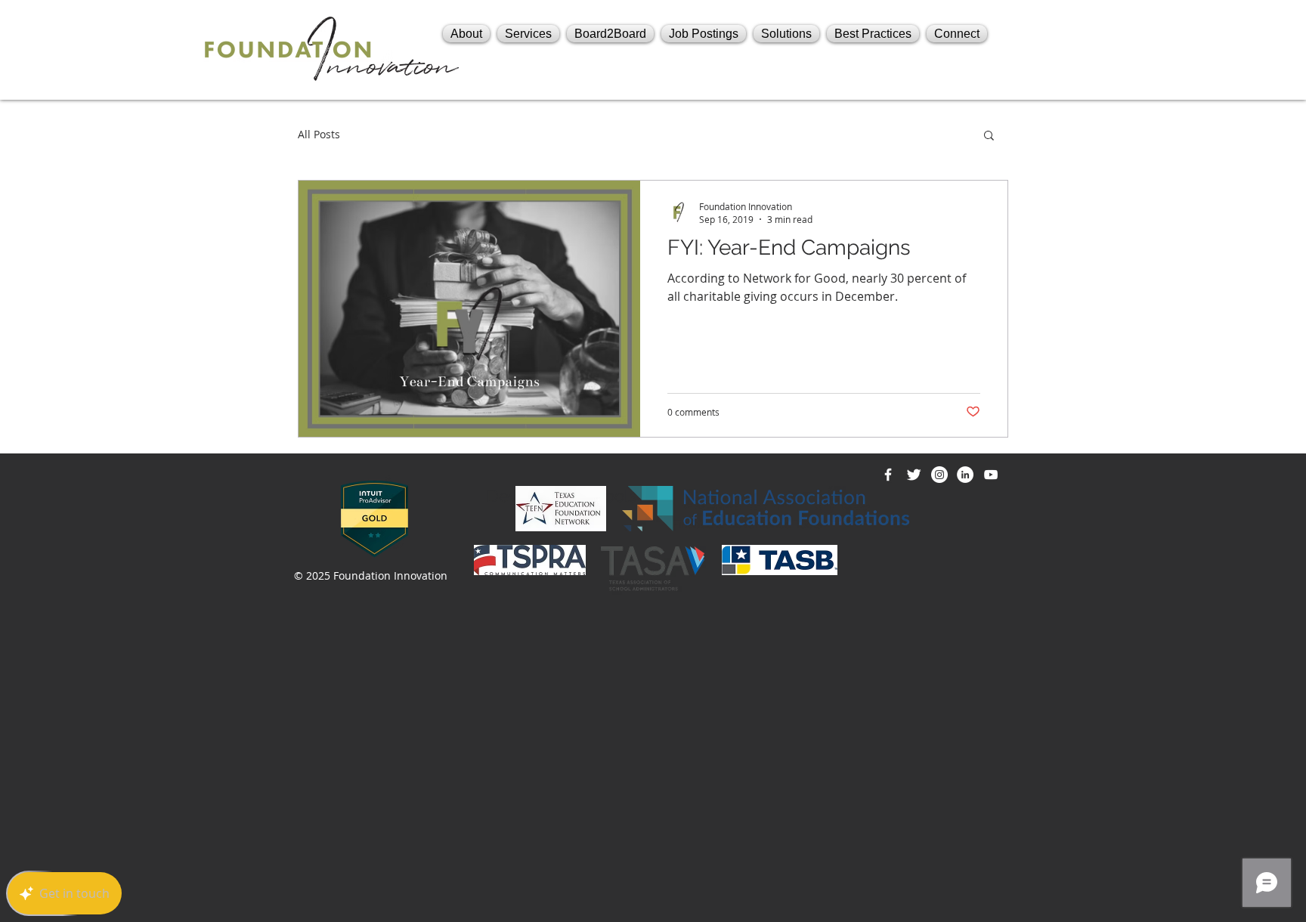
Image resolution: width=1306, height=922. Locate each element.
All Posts (319, 134)
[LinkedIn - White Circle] (965, 474)
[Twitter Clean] (913, 474)
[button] (989, 136)
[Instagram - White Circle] (939, 474)
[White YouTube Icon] (991, 474)
